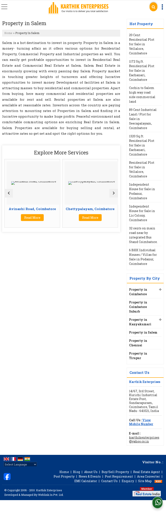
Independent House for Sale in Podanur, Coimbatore (142, 191)
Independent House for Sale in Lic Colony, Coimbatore (142, 213)
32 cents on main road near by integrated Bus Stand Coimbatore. (143, 235)
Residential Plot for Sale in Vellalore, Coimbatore (141, 169)
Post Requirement (119, 476)
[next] (113, 193)
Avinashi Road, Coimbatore (32, 209)
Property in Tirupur (138, 355)
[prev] (8, 193)
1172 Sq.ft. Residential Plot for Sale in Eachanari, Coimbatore (141, 70)
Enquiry (128, 481)
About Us (90, 472)
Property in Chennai (138, 343)
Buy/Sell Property (115, 472)
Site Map (145, 481)
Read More (32, 218)
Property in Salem (143, 332)
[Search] (153, 6)
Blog (76, 472)
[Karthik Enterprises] (78, 8)
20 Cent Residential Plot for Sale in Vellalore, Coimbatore (141, 44)
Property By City (144, 278)
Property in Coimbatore (138, 291)
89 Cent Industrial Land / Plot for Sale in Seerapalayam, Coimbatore (143, 119)
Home (8, 33)
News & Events (90, 476)
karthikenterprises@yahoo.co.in (144, 439)
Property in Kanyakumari (140, 322)
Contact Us (109, 481)
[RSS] (158, 481)
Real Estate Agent (146, 472)
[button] (141, 422)
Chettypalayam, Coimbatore (90, 209)
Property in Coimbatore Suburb (138, 306)
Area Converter (148, 476)
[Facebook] (7, 476)
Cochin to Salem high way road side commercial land (142, 95)
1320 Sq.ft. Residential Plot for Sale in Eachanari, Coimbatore (141, 145)
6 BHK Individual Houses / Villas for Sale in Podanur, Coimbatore (143, 257)
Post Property (64, 476)
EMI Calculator (85, 481)
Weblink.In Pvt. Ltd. (51, 494)
